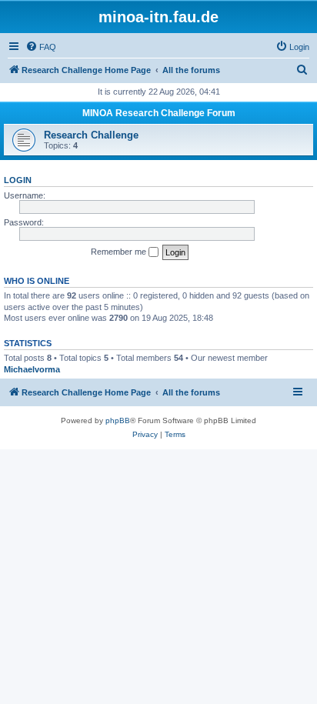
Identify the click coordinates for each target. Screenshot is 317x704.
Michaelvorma (32, 369)
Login (18, 180)
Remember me (119, 251)
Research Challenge (91, 135)
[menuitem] (40, 47)
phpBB (117, 420)
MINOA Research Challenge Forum (158, 113)
